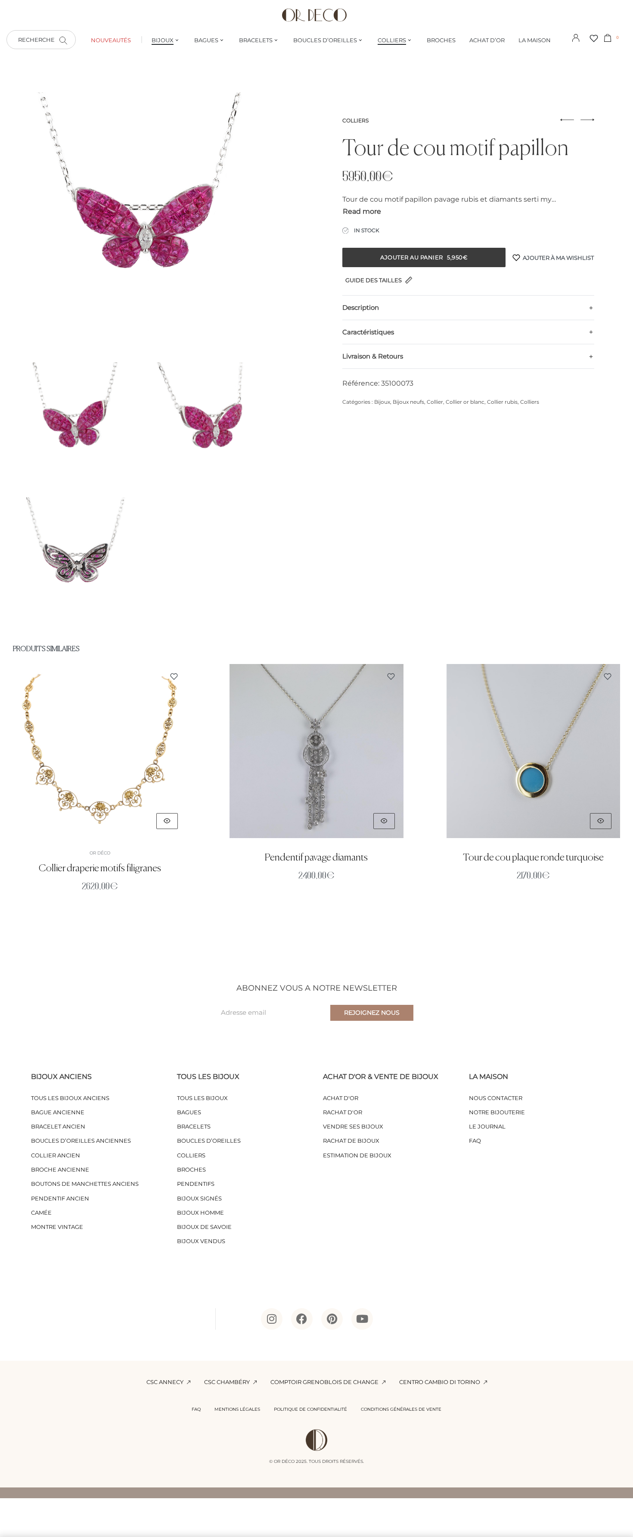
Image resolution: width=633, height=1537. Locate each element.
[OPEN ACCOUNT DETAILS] (575, 37)
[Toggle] (362, 211)
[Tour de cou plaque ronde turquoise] (533, 751)
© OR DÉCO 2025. (288, 1461)
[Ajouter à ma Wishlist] (174, 676)
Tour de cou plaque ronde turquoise (533, 857)
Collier (435, 402)
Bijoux (382, 402)
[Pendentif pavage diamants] (316, 751)
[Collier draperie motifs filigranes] (99, 751)
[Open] (594, 38)
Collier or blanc (465, 402)
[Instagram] (271, 1319)
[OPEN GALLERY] (143, 223)
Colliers (355, 120)
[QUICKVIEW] (167, 821)
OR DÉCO (100, 853)
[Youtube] (362, 1319)
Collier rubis (502, 402)
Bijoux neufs (408, 402)
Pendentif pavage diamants (316, 857)
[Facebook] (302, 1319)
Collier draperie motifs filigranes (100, 868)
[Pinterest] (332, 1319)
